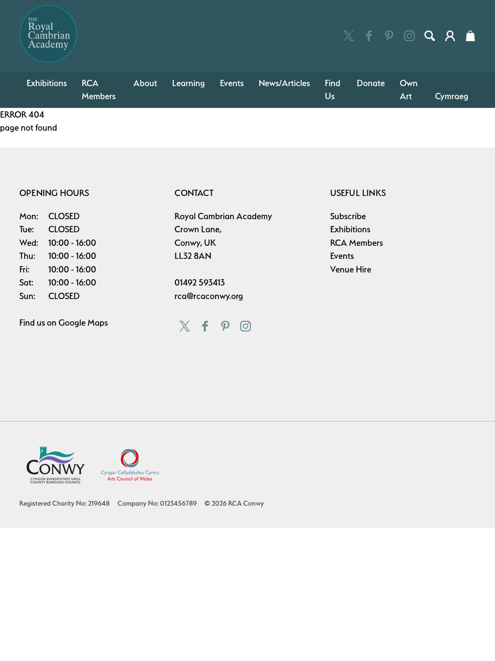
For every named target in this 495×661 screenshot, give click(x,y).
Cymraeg (451, 96)
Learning (188, 83)
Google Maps (83, 322)
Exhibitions (47, 83)
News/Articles (284, 83)
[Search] (430, 36)
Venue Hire (350, 269)
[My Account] (450, 36)
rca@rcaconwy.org (209, 296)
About (145, 83)
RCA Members (99, 90)
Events (232, 83)
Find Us (332, 90)
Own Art (409, 90)
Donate (371, 83)
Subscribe (348, 216)
